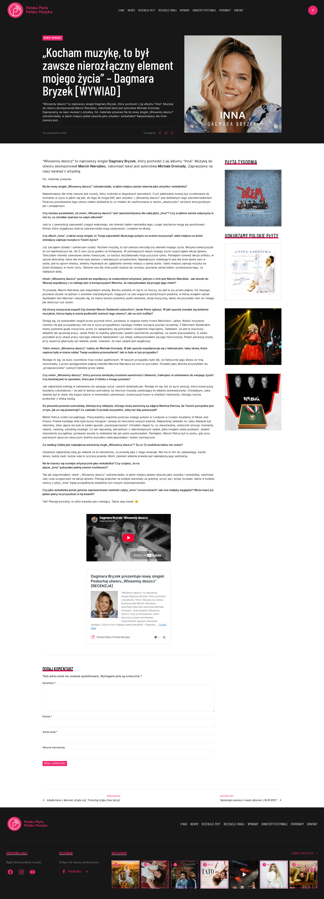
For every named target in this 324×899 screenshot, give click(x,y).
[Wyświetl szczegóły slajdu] (253, 336)
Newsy (47, 37)
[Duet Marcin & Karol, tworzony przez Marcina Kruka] (185, 875)
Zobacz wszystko (303, 853)
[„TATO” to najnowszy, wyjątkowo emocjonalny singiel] (214, 875)
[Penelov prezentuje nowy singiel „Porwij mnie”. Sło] (304, 875)
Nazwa (47, 716)
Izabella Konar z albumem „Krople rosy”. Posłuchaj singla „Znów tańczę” (83, 800)
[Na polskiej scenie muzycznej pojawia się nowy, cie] (155, 875)
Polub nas (74, 871)
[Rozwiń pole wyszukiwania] (313, 10)
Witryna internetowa (54, 747)
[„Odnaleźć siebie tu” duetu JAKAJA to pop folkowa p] (126, 875)
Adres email (50, 731)
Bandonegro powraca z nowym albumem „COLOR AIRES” (248, 800)
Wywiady (56, 37)
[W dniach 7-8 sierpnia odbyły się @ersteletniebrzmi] (244, 875)
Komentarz (49, 683)
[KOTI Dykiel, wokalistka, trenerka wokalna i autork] (274, 875)
